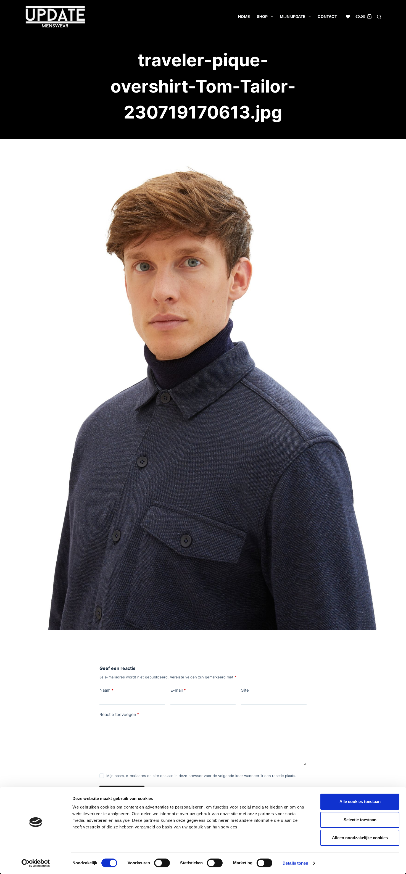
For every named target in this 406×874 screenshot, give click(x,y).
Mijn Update (292, 16)
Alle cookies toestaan (360, 801)
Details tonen (295, 863)
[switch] (162, 863)
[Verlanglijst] (348, 17)
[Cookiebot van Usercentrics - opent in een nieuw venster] (36, 863)
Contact (327, 16)
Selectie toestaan (360, 819)
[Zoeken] (379, 17)
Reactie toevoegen (119, 714)
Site (245, 690)
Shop (262, 16)
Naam (106, 690)
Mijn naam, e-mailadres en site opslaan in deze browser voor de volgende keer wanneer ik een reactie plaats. (201, 775)
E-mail (178, 690)
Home (244, 16)
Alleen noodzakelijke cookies (360, 837)
